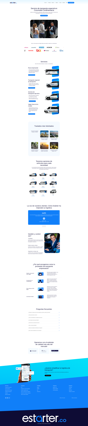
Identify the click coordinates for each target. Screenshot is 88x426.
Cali (37, 390)
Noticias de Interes (7, 394)
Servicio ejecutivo (7, 388)
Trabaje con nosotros (72, 391)
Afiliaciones (64, 2)
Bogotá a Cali (55, 387)
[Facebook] (6, 398)
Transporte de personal (8, 387)
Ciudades (57, 2)
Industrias (53, 2)
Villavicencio (38, 391)
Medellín (38, 388)
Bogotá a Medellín (55, 388)
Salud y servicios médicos (24, 394)
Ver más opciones (55, 390)
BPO (21, 387)
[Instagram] (9, 398)
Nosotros (60, 2)
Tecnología (49, 2)
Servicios (45, 2)
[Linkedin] (7, 398)
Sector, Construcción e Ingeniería (25, 391)
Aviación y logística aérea (24, 390)
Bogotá (38, 387)
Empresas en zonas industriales (25, 388)
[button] (43, 226)
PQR (66, 2)
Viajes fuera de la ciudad (8, 390)
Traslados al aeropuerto (8, 391)
